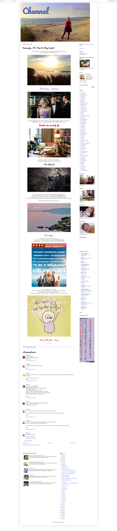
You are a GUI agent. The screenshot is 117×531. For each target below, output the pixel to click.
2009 (62, 518)
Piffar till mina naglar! (65, 476)
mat (81, 141)
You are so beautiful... (65, 475)
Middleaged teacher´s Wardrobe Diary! (36, 462)
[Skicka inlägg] (35, 346)
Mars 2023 (82, 282)
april (63, 496)
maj (62, 494)
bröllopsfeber (83, 104)
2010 (62, 517)
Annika (27, 373)
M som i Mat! (31, 475)
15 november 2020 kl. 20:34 (31, 360)
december (64, 465)
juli (62, 491)
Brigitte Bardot (83, 102)
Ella (81, 112)
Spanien (82, 159)
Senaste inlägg (26, 443)
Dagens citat (83, 111)
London (82, 137)
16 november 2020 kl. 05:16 (31, 369)
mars (63, 497)
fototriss (82, 116)
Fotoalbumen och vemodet (85, 269)
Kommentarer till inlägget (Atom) (35, 444)
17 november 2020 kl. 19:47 (31, 405)
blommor (82, 96)
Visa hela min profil (83, 82)
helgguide (30, 347)
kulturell (33, 347)
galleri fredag (83, 119)
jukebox (82, 131)
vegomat (82, 166)
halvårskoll (82, 122)
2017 (62, 506)
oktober (63, 486)
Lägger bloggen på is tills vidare (86, 286)
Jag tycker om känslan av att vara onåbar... (69, 478)
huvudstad (82, 126)
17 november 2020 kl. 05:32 (31, 380)
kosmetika (82, 133)
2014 (62, 510)
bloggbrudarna (83, 94)
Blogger (62, 522)
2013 (62, 512)
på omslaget (83, 152)
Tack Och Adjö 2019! (84, 295)
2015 (62, 509)
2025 (62, 456)
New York (82, 147)
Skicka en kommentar (28, 440)
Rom (81, 154)
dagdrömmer (83, 109)
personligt (82, 151)
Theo (81, 163)
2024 (62, 458)
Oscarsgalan (83, 148)
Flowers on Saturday (84, 115)
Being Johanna (84, 298)
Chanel (82, 105)
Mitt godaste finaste (84, 289)
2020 (62, 464)
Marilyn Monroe (83, 140)
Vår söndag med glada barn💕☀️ (86, 258)
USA (81, 165)
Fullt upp (82, 299)
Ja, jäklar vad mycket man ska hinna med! (36, 455)
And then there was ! (85, 281)
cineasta (27, 347)
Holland (82, 125)
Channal (36, 10)
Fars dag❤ (63, 481)
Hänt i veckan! (83, 268)
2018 (62, 504)
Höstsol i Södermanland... (66, 479)
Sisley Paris (83, 156)
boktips (82, 98)
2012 (62, 514)
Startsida (49, 443)
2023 (62, 459)
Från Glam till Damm (85, 264)
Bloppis (82, 97)
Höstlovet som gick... (65, 484)
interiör (82, 129)
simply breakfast (83, 155)
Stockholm (82, 160)
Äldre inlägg (73, 443)
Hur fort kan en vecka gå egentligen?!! (68, 472)
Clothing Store (83, 108)
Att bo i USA (83, 285)
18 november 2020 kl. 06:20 (31, 416)
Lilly (81, 136)
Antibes (82, 93)
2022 (62, 461)
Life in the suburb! (84, 253)
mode (82, 145)
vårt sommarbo (83, 170)
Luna (81, 138)
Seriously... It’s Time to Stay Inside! (68, 473)
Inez (81, 127)
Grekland (82, 120)
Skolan (82, 158)
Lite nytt (82, 273)
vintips (82, 167)
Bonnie (82, 100)
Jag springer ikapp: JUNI (85, 265)
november (64, 467)
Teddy (82, 162)
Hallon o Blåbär (84, 272)
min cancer (83, 144)
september (64, 488)
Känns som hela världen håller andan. (69, 470)
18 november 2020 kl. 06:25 (31, 429)
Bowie (82, 101)
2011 (62, 515)
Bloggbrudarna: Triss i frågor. (85, 254)
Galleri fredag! (31, 468)
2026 (62, 455)
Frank (82, 118)
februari (63, 499)
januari (63, 500)
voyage (82, 169)
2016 (62, 507)
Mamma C (28, 355)
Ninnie (27, 401)
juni (62, 493)
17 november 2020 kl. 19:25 (31, 397)
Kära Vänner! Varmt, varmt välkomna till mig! (70, 483)
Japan (82, 130)
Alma (81, 91)
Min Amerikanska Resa (85, 294)
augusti (63, 489)
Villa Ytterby (83, 276)
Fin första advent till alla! (66, 468)
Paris (81, 149)
